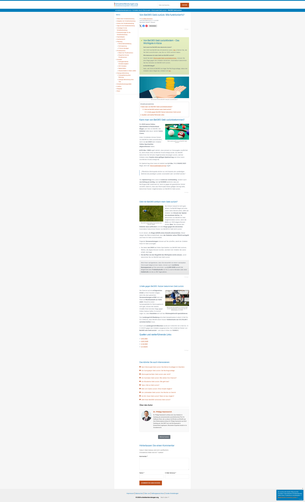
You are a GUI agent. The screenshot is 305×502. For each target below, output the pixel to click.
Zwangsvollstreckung (123, 73)
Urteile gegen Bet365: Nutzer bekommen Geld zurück (164, 112)
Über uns (147, 493)
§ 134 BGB (144, 344)
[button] (140, 26)
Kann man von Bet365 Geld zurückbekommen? (156, 107)
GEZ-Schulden (122, 66)
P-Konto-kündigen (123, 48)
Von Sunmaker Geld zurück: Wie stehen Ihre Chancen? (159, 378)
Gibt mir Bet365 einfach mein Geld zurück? (157, 109)
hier (169, 71)
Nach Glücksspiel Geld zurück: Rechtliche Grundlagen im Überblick (163, 367)
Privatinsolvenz (121, 50)
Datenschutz (139, 493)
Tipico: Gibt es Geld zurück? (150, 385)
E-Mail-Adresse (170, 473)
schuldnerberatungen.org (123, 10)
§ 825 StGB (144, 341)
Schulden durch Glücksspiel (141, 10)
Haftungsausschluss (157, 493)
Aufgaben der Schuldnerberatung (126, 21)
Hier (174, 50)
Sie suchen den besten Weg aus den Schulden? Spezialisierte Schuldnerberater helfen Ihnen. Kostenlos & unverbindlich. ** (290, 493)
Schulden (119, 59)
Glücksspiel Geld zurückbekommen (164, 58)
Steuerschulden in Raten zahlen (127, 70)
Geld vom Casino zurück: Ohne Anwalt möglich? (156, 389)
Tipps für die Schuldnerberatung (126, 25)
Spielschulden (122, 68)
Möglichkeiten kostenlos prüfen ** (288, 497)
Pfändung (119, 41)
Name (141, 473)
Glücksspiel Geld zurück (159, 10)
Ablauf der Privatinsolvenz (125, 53)
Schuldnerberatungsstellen (124, 84)
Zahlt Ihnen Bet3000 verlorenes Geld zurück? (156, 399)
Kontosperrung (122, 46)
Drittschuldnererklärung (124, 43)
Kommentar (143, 456)
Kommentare (153, 26)
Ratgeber (119, 88)
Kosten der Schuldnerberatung (125, 23)
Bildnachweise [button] (164, 437)
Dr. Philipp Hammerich (147, 18)
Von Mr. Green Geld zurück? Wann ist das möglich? (157, 396)
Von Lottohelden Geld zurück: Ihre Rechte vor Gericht (158, 392)
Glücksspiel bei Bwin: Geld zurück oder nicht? (156, 374)
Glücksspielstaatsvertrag (158, 166)
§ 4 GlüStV (144, 346)
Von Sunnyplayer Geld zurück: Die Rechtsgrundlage (158, 370)
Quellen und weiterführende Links (153, 115)
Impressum (130, 493)
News (118, 91)
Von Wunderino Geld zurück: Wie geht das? (155, 381)
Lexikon (119, 86)
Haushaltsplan (121, 37)
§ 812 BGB (144, 338)
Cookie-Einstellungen (171, 493)
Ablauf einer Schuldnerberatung (125, 18)
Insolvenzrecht (121, 39)
